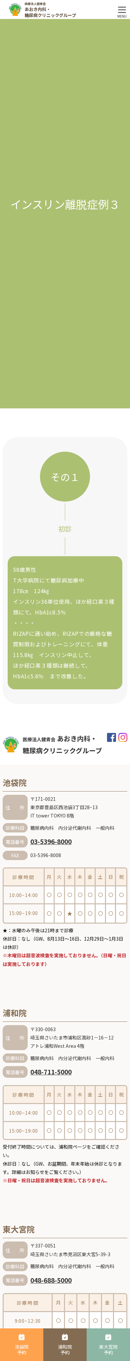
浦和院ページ (73, 1146)
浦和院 (15, 1013)
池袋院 (15, 782)
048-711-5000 (51, 1071)
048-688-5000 (51, 1279)
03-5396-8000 (51, 841)
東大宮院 (19, 1229)
